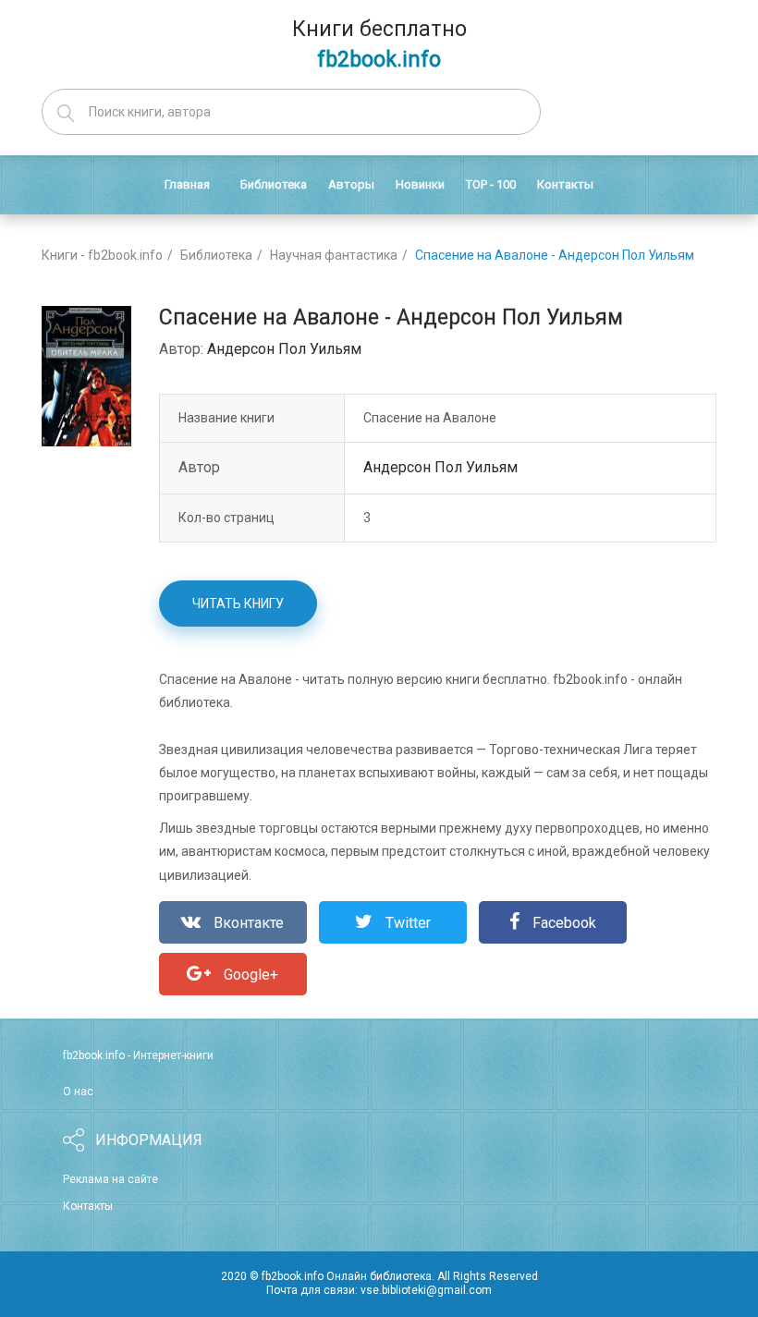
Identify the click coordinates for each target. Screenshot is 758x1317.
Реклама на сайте (110, 1179)
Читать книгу (238, 603)
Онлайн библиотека (379, 1276)
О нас (78, 1091)
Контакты (88, 1206)
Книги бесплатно (379, 44)
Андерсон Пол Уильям (284, 349)
